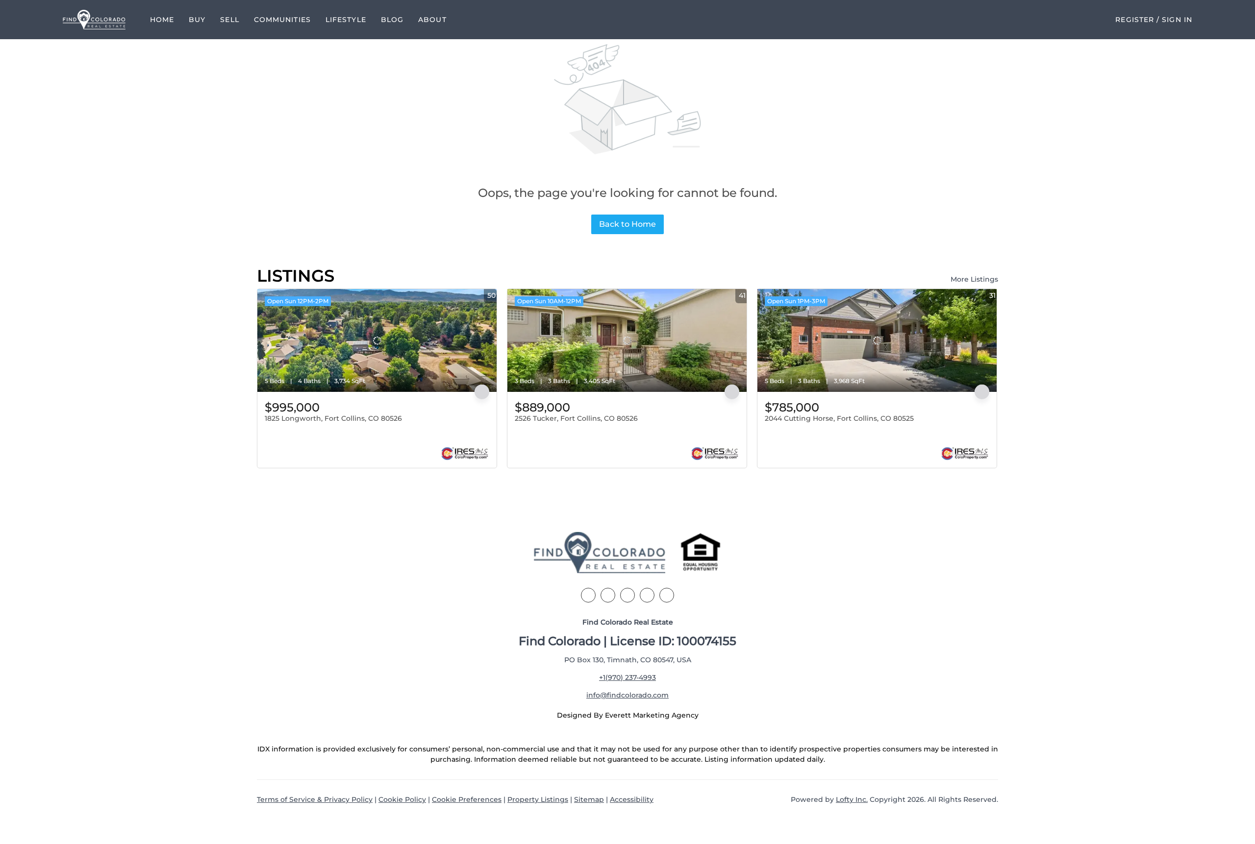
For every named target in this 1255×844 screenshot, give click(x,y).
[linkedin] (608, 595)
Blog (392, 19)
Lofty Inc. (852, 799)
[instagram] (647, 595)
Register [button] (1134, 19)
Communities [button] (282, 19)
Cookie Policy (402, 799)
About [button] (432, 19)
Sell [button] (229, 19)
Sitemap (589, 799)
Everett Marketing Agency (652, 715)
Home (162, 19)
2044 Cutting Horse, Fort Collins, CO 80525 (839, 418)
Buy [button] (197, 19)
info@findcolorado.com (627, 695)
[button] (94, 19)
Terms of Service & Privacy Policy (315, 799)
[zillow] (627, 595)
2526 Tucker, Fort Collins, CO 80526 (576, 418)
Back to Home (627, 224)
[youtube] (666, 595)
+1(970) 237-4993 (627, 677)
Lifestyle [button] (346, 19)
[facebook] (588, 595)
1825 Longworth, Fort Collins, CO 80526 (333, 418)
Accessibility (631, 799)
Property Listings (537, 799)
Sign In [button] (1177, 19)
